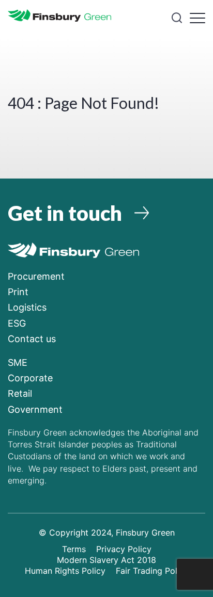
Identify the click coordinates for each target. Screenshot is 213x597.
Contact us (32, 338)
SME (17, 362)
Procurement (36, 276)
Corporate (30, 378)
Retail (20, 393)
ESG (17, 323)
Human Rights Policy (65, 571)
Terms (74, 549)
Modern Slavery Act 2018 (106, 560)
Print (18, 291)
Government (35, 409)
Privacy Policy (123, 549)
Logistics (27, 307)
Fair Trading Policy (152, 571)
